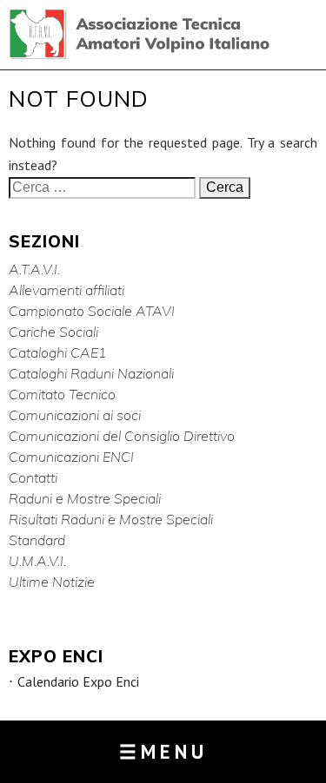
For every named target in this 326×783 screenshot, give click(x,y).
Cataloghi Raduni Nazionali (91, 373)
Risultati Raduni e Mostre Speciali (111, 519)
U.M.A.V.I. (37, 560)
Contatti (33, 477)
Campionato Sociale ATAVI (92, 310)
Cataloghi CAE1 (58, 352)
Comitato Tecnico (62, 394)
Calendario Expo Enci (78, 682)
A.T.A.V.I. (34, 269)
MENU (163, 751)
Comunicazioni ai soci (75, 415)
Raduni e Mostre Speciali (85, 498)
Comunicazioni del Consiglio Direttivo (122, 435)
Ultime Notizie (52, 581)
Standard (37, 540)
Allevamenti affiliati (66, 290)
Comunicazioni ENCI (71, 456)
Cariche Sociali (53, 331)
